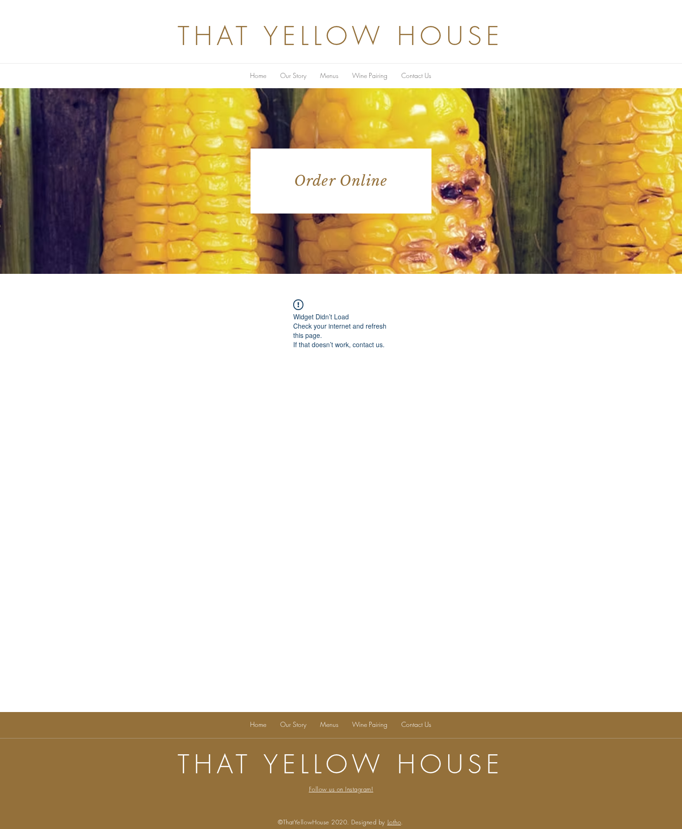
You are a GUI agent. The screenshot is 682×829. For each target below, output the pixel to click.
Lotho (394, 822)
